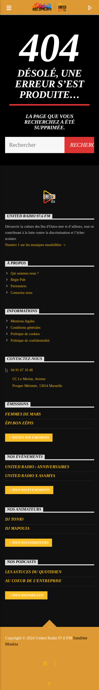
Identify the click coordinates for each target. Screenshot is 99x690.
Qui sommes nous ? (25, 273)
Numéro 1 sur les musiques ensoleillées (33, 245)
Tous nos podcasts (28, 595)
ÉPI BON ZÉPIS (19, 423)
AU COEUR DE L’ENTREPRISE (33, 581)
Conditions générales (25, 327)
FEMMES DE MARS (23, 414)
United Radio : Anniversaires (37, 467)
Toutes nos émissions (30, 437)
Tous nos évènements (31, 490)
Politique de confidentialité (30, 340)
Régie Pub (18, 280)
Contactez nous (21, 293)
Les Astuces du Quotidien (33, 572)
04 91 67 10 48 (22, 370)
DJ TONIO (14, 519)
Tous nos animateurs (30, 542)
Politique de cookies (25, 334)
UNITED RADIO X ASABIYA (30, 475)
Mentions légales (23, 321)
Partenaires (18, 286)
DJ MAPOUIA (17, 528)
